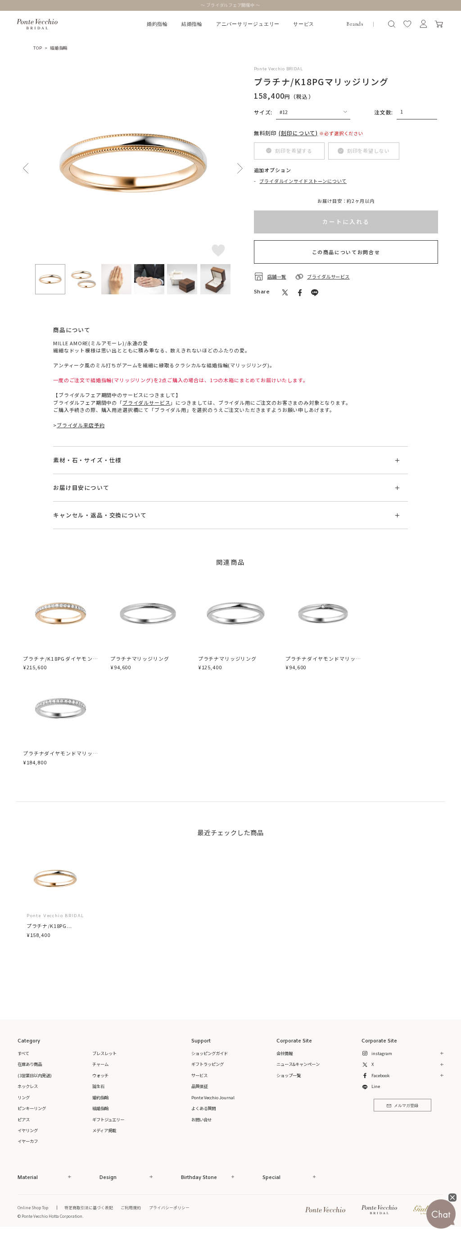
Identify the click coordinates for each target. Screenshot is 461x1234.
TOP (37, 48)
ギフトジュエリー (108, 1119)
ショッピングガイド (209, 1053)
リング (24, 1097)
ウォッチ (100, 1075)
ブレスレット (104, 1053)
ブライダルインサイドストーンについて (303, 181)
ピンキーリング (32, 1108)
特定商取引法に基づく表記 (88, 1207)
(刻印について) (298, 133)
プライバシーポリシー (169, 1207)
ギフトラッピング (207, 1064)
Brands (354, 23)
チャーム (100, 1064)
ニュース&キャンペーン (298, 1064)
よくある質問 (203, 1108)
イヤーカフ (28, 1141)
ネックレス (28, 1086)
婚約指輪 (157, 24)
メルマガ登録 (406, 1106)
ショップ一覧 (288, 1075)
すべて (23, 1053)
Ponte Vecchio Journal (213, 1097)
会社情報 (284, 1053)
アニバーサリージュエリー (248, 24)
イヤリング (28, 1130)
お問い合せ (201, 1119)
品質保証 (199, 1086)
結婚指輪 (192, 24)
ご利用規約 (131, 1207)
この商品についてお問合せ (346, 252)
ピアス (24, 1119)
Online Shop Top (33, 1207)
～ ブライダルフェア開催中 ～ (231, 5)
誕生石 (98, 1086)
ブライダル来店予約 (80, 425)
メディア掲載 (104, 1130)
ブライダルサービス (146, 402)
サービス (303, 24)
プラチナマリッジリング (139, 658)
